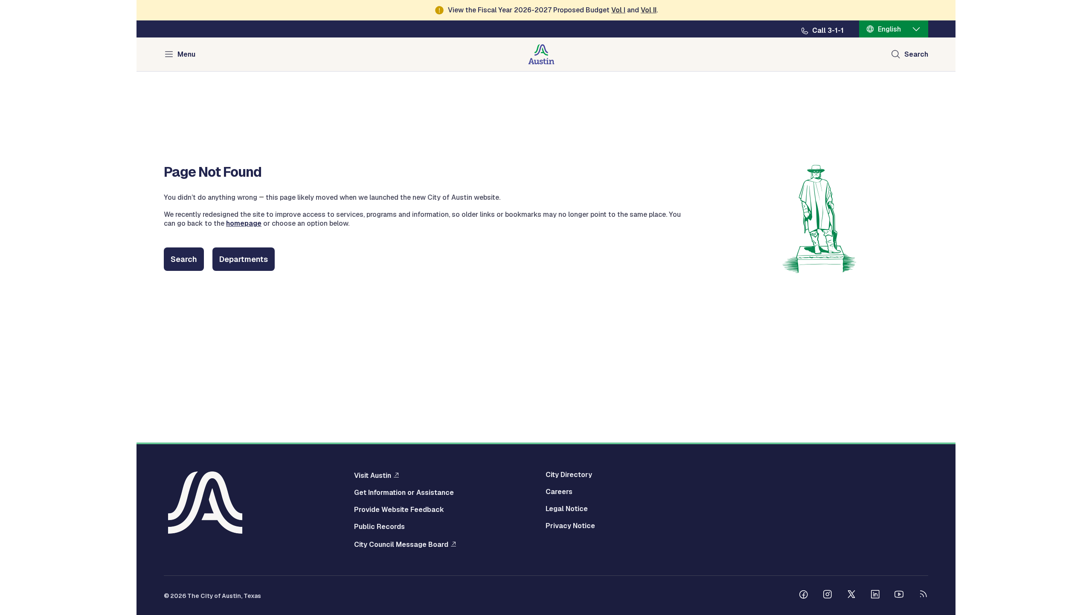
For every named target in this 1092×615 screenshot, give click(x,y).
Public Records (379, 526)
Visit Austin (372, 475)
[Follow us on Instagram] (827, 595)
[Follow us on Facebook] (804, 595)
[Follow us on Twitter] (851, 595)
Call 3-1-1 (828, 30)
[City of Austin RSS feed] (923, 595)
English (889, 29)
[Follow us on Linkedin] (875, 595)
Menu (186, 54)
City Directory (569, 474)
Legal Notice (567, 509)
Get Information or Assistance (404, 492)
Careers (559, 492)
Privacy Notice (570, 526)
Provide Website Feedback (399, 509)
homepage (243, 223)
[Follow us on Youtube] (899, 595)
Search (916, 54)
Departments (243, 259)
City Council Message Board (401, 544)
